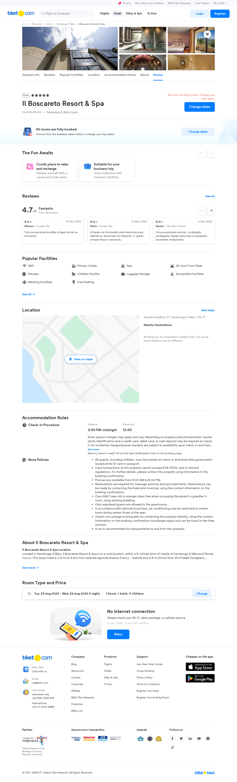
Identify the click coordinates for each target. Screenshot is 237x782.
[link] (199, 14)
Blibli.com (77, 711)
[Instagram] (208, 738)
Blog (74, 664)
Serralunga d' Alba (65, 24)
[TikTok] (172, 747)
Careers (76, 677)
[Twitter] (181, 738)
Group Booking (145, 671)
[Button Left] (202, 210)
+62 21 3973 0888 (43, 707)
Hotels (107, 671)
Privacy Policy (144, 677)
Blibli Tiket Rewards (179, 3)
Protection (77, 704)
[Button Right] (211, 210)
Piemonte (36, 24)
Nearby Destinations (158, 325)
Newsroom (77, 671)
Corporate (77, 684)
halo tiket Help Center (150, 664)
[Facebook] (172, 738)
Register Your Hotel (148, 691)
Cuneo (49, 24)
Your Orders (202, 3)
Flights (108, 664)
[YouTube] (199, 738)
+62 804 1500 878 (43, 698)
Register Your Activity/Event (153, 697)
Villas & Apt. (111, 677)
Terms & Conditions (148, 684)
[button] (80, 359)
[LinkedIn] (190, 738)
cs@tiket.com (40, 683)
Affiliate (75, 691)
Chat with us (39, 671)
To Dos (108, 684)
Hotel (25, 24)
